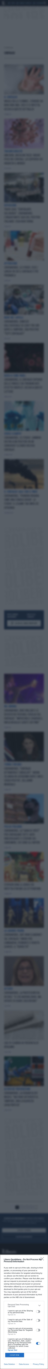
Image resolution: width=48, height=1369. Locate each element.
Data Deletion (9, 1364)
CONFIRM (14, 1355)
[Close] (43, 1259)
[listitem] (24, 1305)
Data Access (24, 1364)
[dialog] (24, 1312)
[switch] (38, 1311)
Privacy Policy (38, 1364)
